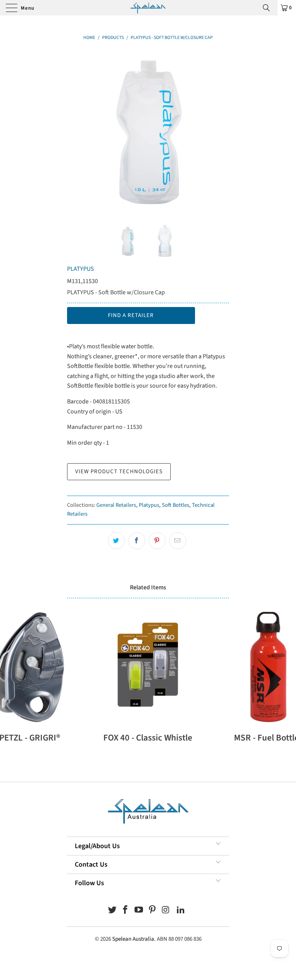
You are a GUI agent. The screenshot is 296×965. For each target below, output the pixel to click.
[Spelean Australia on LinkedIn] (181, 911)
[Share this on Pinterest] (157, 540)
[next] (220, 132)
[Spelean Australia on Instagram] (166, 911)
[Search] (269, 7)
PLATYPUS (80, 269)
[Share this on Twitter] (116, 540)
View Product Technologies (119, 471)
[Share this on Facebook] (136, 540)
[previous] (75, 132)
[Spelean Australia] (148, 7)
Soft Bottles (175, 505)
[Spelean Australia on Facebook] (125, 911)
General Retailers (116, 505)
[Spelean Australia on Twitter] (112, 911)
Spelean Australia (133, 939)
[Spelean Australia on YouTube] (139, 911)
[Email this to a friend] (177, 540)
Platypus (149, 505)
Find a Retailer (131, 315)
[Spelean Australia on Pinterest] (152, 911)
